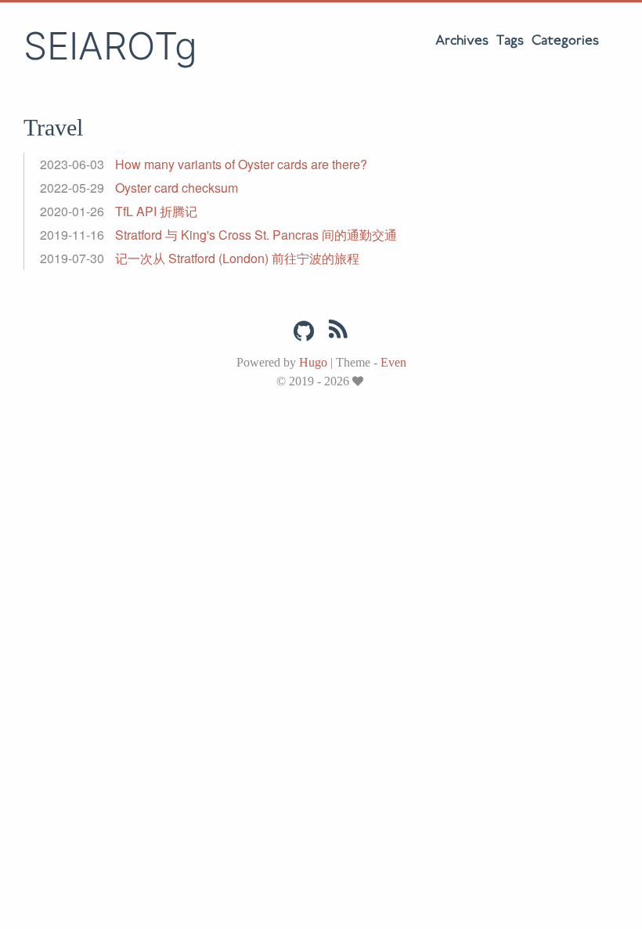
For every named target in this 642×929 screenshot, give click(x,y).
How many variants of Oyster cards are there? (241, 164)
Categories (565, 41)
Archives (462, 41)
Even (393, 362)
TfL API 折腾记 (156, 211)
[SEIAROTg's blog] (338, 332)
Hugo (313, 362)
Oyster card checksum (176, 188)
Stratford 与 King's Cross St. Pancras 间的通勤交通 (256, 235)
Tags (510, 41)
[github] (304, 331)
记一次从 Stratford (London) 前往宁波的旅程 (237, 258)
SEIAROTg (110, 46)
